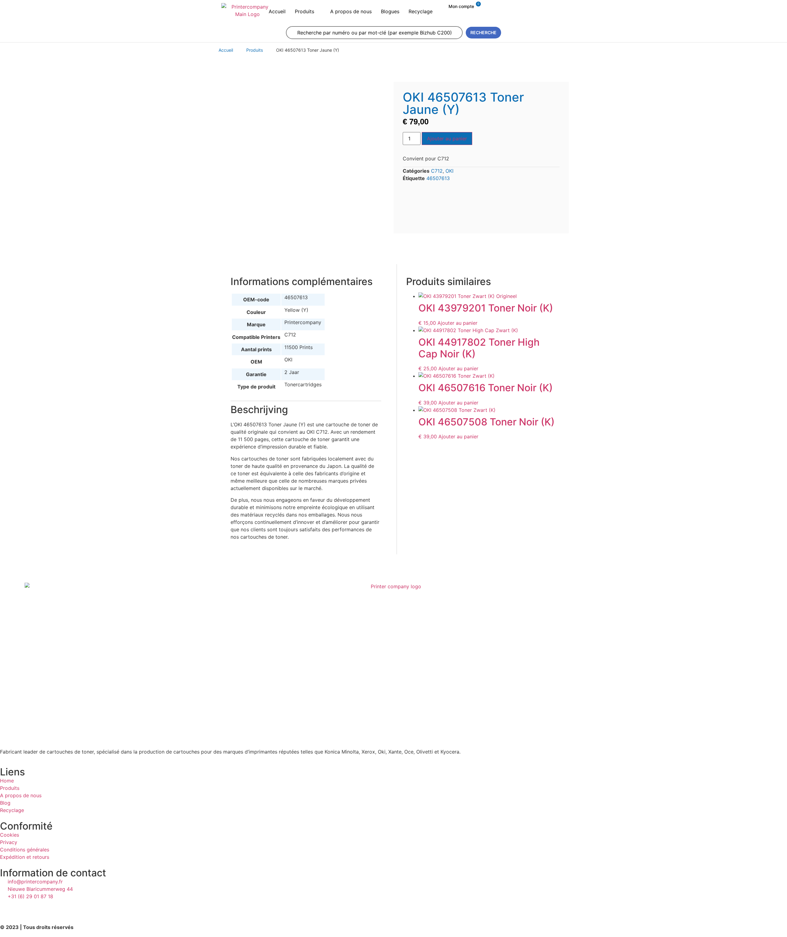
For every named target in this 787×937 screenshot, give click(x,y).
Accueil (226, 50)
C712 (437, 171)
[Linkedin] (7, 907)
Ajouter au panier (447, 138)
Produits (254, 50)
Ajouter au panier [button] (457, 323)
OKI (449, 171)
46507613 (438, 178)
